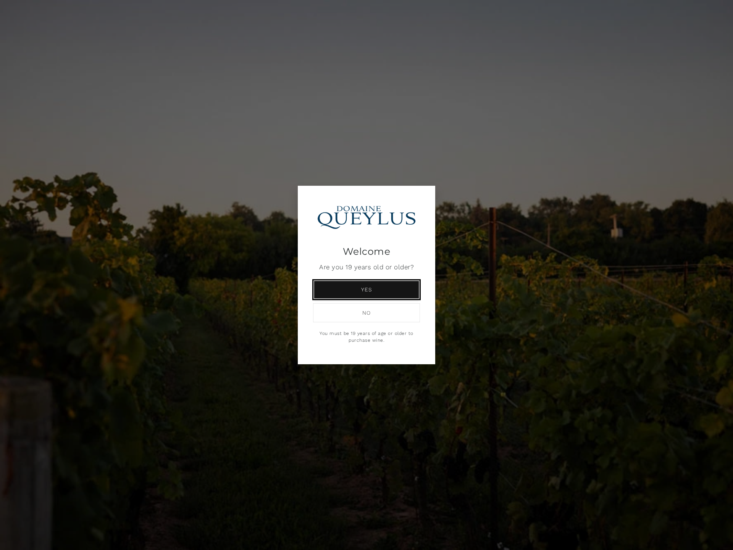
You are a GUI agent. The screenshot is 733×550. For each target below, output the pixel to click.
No (366, 313)
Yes (366, 289)
